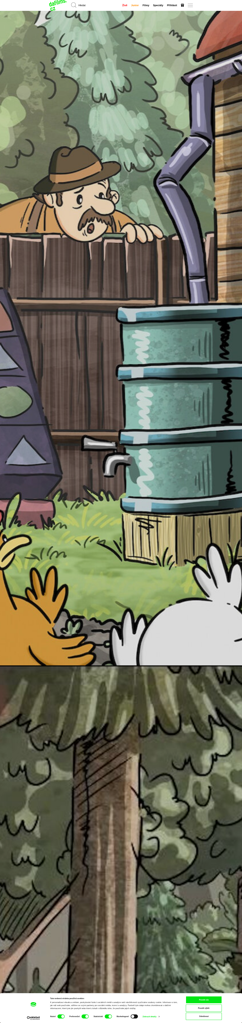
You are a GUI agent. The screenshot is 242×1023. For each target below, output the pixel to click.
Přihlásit (172, 5)
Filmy (146, 5)
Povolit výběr (204, 1008)
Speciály (158, 5)
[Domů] (58, 5)
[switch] (85, 1016)
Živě (124, 5)
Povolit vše (204, 1000)
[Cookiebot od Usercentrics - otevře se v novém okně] (33, 1018)
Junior (135, 5)
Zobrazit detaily (149, 1016)
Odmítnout (204, 1016)
